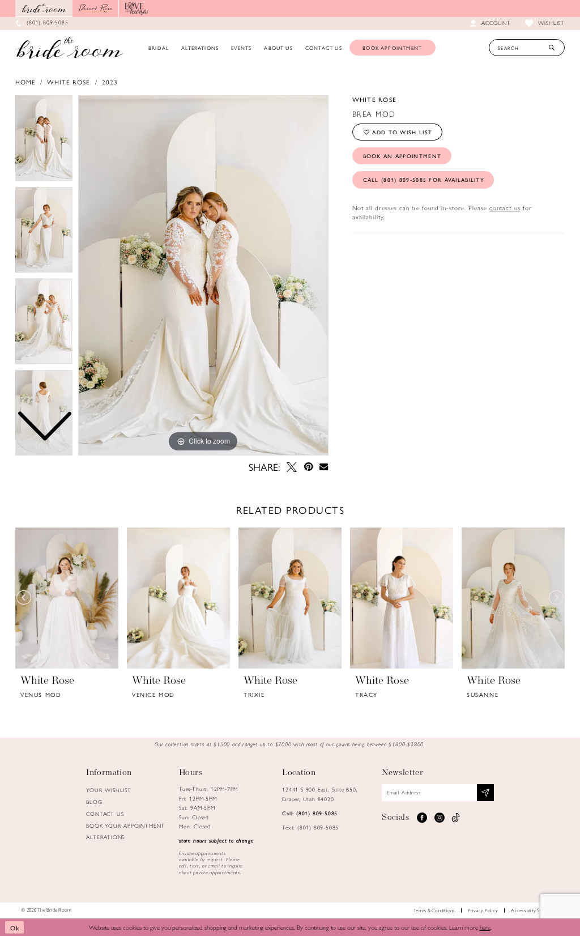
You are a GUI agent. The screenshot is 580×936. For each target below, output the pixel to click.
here (485, 926)
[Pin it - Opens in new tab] (308, 467)
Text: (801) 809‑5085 (310, 827)
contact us (504, 207)
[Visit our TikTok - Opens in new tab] (455, 817)
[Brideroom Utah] (69, 47)
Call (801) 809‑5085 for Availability (423, 180)
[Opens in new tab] (95, 8)
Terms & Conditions (433, 910)
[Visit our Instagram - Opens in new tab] (439, 817)
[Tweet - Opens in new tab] (291, 467)
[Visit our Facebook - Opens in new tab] (421, 817)
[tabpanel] (203, 275)
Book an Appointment (402, 156)
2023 (110, 81)
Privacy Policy (483, 910)
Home (25, 81)
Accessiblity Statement (534, 910)
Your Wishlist (108, 790)
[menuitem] (158, 48)
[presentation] (66, 597)
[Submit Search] (551, 47)
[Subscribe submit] (485, 792)
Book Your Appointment (125, 825)
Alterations (105, 837)
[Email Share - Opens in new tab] (324, 467)
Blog (94, 802)
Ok (15, 926)
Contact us (104, 814)
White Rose (68, 81)
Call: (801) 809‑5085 (310, 813)
